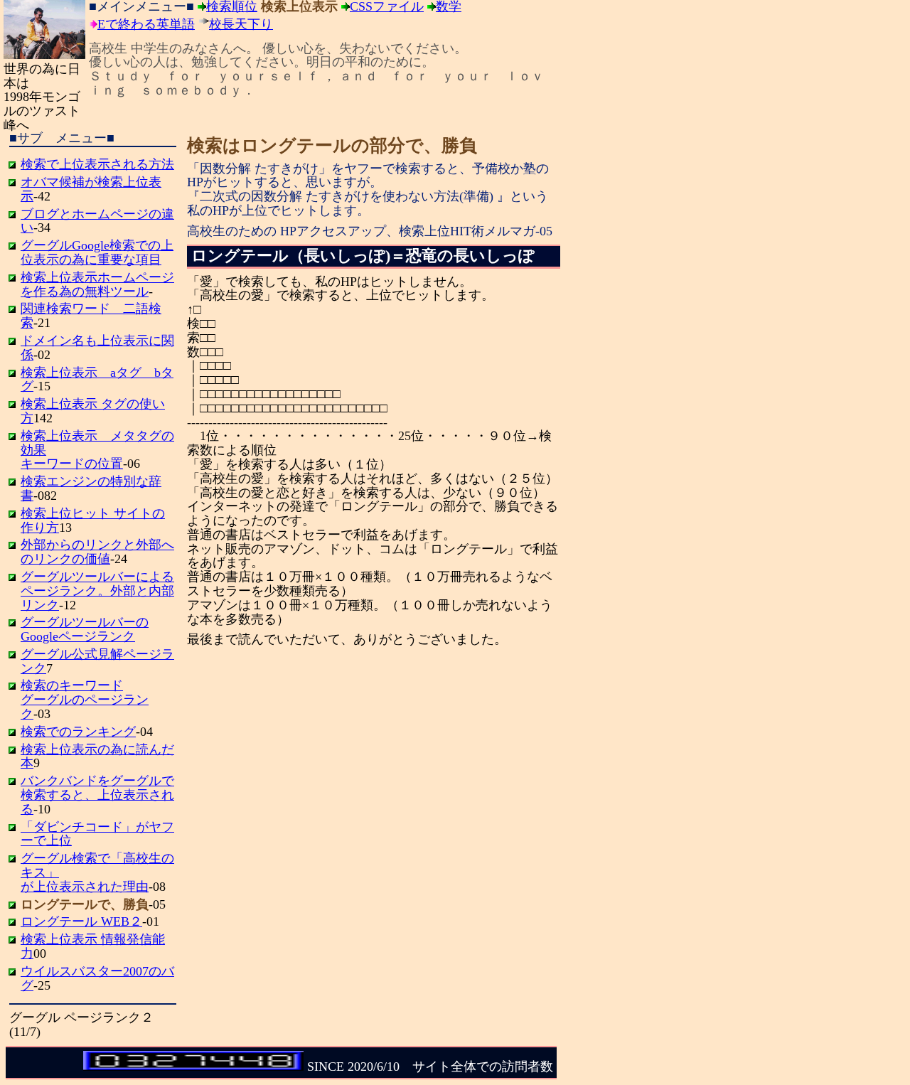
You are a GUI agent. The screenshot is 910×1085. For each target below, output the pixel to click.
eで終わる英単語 (146, 24)
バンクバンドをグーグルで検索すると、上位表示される (97, 795)
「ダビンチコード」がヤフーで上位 (97, 834)
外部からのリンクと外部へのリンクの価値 (97, 552)
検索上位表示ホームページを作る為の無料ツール (97, 284)
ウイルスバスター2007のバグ (97, 978)
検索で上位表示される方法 (97, 164)
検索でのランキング (78, 732)
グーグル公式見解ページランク (97, 661)
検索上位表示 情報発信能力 (93, 946)
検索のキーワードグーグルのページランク (85, 699)
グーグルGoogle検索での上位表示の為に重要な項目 (97, 252)
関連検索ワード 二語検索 (91, 315)
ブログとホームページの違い (97, 221)
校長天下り (241, 24)
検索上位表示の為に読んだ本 (97, 756)
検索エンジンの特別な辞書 (91, 488)
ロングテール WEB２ (81, 921)
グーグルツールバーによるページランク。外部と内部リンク (97, 591)
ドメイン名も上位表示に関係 (97, 347)
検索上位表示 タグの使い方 (93, 411)
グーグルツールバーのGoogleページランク (85, 629)
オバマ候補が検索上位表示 (91, 189)
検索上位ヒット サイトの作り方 (93, 520)
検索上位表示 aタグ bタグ (97, 379)
